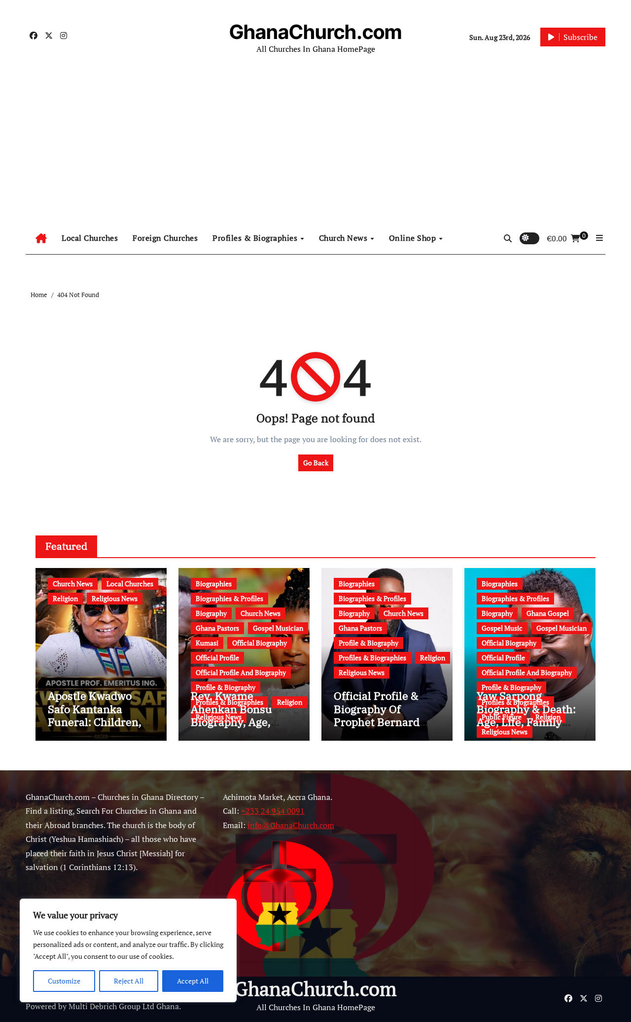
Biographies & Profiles (229, 598)
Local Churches (90, 237)
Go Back (315, 462)
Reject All (128, 980)
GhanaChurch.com (315, 32)
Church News (344, 237)
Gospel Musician (278, 628)
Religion (65, 598)
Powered (41, 1006)
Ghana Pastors (217, 628)
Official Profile (217, 657)
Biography (211, 613)
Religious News (115, 598)
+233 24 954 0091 (273, 811)
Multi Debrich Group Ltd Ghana (124, 1006)
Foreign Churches (165, 237)
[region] (128, 950)
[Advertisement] (315, 148)
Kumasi (207, 642)
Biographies (214, 583)
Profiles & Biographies (256, 237)
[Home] (41, 238)
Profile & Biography (225, 687)
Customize (64, 980)
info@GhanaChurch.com (290, 825)
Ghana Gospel (547, 613)
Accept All (193, 980)
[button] (599, 238)
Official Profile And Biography (241, 672)
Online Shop (413, 237)
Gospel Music (502, 628)
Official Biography (259, 642)
